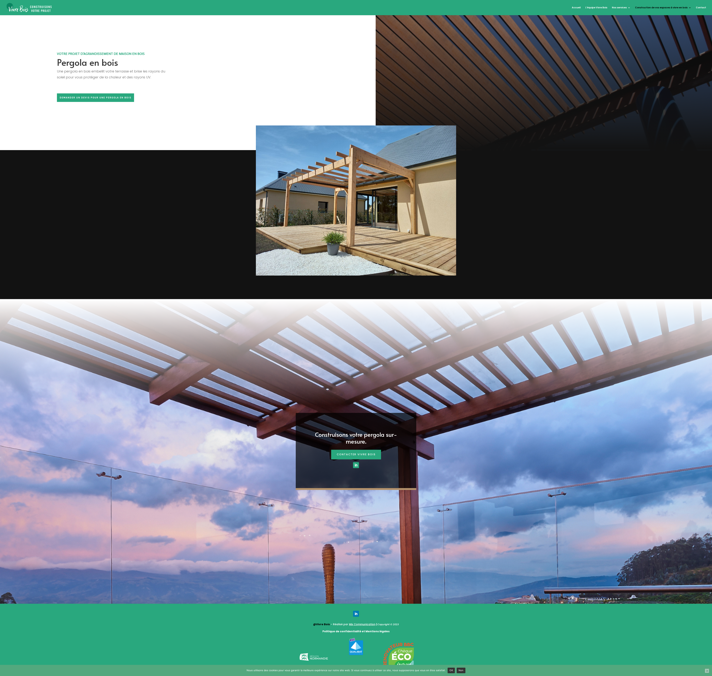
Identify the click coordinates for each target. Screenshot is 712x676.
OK (451, 670)
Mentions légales (377, 631)
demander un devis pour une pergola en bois (95, 97)
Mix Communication (362, 624)
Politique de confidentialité (341, 631)
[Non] (707, 671)
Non (461, 670)
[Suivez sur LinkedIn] (356, 465)
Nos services (619, 7)
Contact (701, 7)
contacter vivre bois (356, 454)
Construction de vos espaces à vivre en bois (661, 7)
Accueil (576, 7)
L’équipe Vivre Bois (596, 7)
